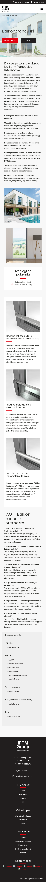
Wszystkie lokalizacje (23, 816)
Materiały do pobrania (23, 841)
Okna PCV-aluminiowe (15, 664)
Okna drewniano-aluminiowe (17, 675)
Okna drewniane (13, 671)
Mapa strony (23, 845)
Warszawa (23, 820)
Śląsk (23, 824)
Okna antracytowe (13, 716)
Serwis (23, 838)
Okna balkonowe (13, 704)
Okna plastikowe (13, 679)
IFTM (3, 15)
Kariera (23, 798)
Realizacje (23, 794)
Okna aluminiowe (13, 668)
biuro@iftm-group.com (22, 2)
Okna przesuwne (13, 691)
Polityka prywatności (23, 849)
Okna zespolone (13, 647)
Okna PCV (10, 660)
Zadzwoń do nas (10, 40)
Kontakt (28, 40)
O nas (23, 791)
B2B (23, 802)
